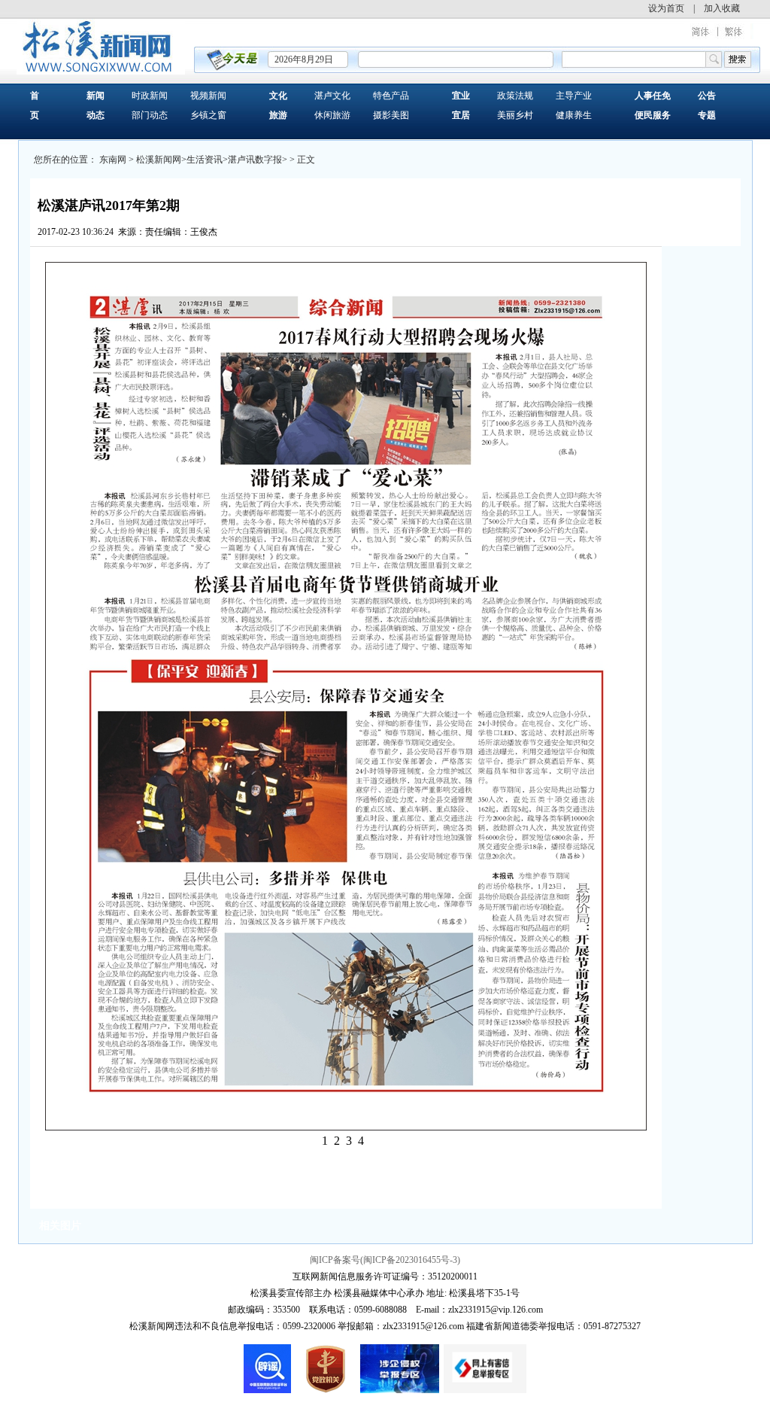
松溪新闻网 (158, 159)
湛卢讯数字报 (255, 159)
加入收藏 (722, 8)
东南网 (112, 159)
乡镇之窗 (208, 115)
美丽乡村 (515, 115)
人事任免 (653, 95)
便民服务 (653, 115)
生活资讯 (204, 159)
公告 (707, 95)
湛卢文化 (332, 95)
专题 (707, 115)
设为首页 (666, 8)
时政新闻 (150, 95)
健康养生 (574, 115)
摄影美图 (391, 115)
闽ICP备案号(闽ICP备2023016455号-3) (385, 1260)
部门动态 (150, 115)
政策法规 (515, 95)
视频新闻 (208, 95)
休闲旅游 (332, 115)
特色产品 (391, 95)
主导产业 (574, 95)
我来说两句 (248, 232)
